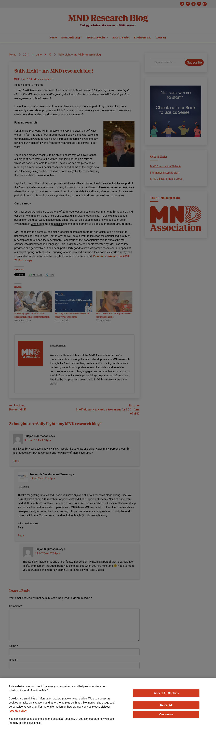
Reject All (166, 705)
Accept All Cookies (166, 693)
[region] (108, 704)
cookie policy (18, 710)
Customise (166, 714)
